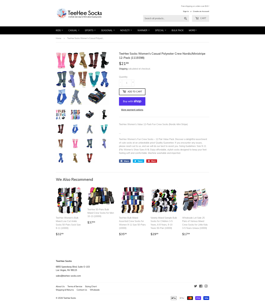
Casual (73, 30)
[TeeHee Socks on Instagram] (206, 286)
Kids (58, 30)
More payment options (132, 109)
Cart (203, 18)
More (192, 30)
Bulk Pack (178, 30)
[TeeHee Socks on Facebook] (200, 286)
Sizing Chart (91, 286)
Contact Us (82, 290)
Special (160, 30)
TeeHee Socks (69, 298)
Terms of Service (74, 286)
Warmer (142, 30)
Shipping (123, 68)
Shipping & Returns (65, 290)
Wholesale (95, 290)
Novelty (125, 30)
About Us (60, 286)
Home (58, 38)
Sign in (186, 11)
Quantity (123, 77)
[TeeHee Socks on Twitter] (195, 286)
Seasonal (107, 30)
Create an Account (201, 11)
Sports (89, 30)
